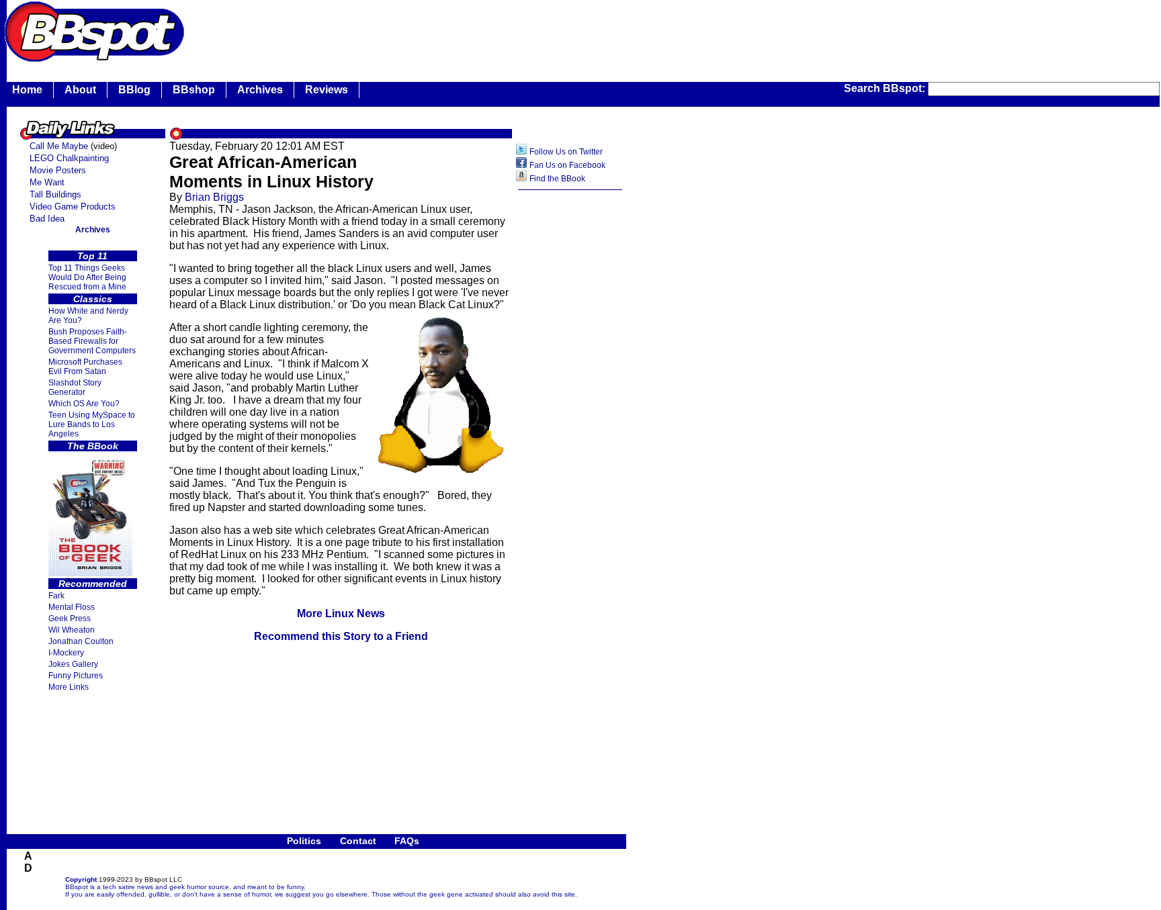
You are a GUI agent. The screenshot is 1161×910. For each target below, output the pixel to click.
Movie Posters (58, 170)
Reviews (326, 89)
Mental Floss (71, 607)
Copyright (81, 879)
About (80, 89)
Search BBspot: (886, 88)
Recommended (92, 583)
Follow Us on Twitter (566, 151)
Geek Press (69, 618)
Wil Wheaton (71, 630)
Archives (260, 89)
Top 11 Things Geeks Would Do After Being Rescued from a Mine (87, 277)
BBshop (194, 89)
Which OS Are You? (84, 403)
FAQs (406, 840)
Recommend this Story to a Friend (341, 636)
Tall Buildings (55, 194)
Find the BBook (557, 178)
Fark (56, 595)
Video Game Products (73, 206)
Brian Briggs (214, 197)
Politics (304, 840)
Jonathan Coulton (81, 641)
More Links (68, 687)
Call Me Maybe (59, 146)
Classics (92, 298)
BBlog (134, 89)
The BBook (92, 446)
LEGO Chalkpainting (69, 158)
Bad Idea (47, 219)
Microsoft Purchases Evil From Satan (85, 366)
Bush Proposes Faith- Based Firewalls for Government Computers (92, 341)
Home (27, 89)
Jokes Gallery (73, 664)
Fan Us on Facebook (567, 165)
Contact (358, 840)
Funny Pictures (75, 675)
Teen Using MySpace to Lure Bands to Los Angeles (91, 424)
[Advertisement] (432, 30)
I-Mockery (66, 652)
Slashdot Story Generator (74, 387)
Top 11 (92, 256)
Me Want (47, 182)
